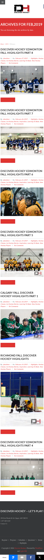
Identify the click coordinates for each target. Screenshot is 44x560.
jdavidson (6, 58)
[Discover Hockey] (22, 9)
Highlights (34, 58)
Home (2, 44)
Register (4, 540)
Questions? (31, 540)
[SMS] (13, 557)
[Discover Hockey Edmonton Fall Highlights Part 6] (22, 198)
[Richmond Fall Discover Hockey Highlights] (22, 390)
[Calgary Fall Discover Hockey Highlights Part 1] (22, 320)
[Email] (22, 557)
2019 (6, 44)
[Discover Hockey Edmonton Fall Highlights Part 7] (22, 137)
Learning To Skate (25, 61)
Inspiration (23, 121)
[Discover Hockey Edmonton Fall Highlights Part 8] (22, 76)
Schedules (21, 540)
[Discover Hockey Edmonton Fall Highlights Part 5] (22, 259)
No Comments (13, 63)
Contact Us (4, 524)
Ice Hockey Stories (12, 61)
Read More (7, 100)
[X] (39, 557)
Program (13, 540)
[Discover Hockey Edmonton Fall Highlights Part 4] (22, 469)
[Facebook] (30, 557)
